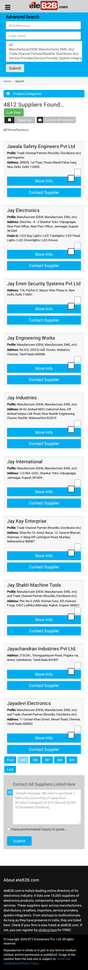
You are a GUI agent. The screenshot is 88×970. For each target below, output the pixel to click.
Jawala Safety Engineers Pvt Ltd (41, 146)
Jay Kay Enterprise (26, 521)
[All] (44, 44)
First (10, 760)
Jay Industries (22, 397)
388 (59, 760)
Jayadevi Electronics (29, 703)
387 (47, 760)
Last (10, 769)
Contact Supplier (44, 192)
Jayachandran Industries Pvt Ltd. (41, 648)
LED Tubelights (53, 235)
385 (23, 760)
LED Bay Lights (31, 235)
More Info (44, 181)
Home (7, 81)
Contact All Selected (59, 120)
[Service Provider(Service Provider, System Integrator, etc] (44, 58)
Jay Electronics (23, 210)
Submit (15, 68)
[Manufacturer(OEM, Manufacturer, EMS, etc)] (44, 49)
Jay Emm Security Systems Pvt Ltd (43, 283)
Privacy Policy (29, 963)
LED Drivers (50, 240)
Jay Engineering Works (31, 338)
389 (72, 760)
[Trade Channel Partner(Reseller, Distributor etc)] (44, 53)
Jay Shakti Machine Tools (34, 585)
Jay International (24, 461)
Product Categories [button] (27, 93)
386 (35, 760)
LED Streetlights (29, 240)
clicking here (47, 930)
